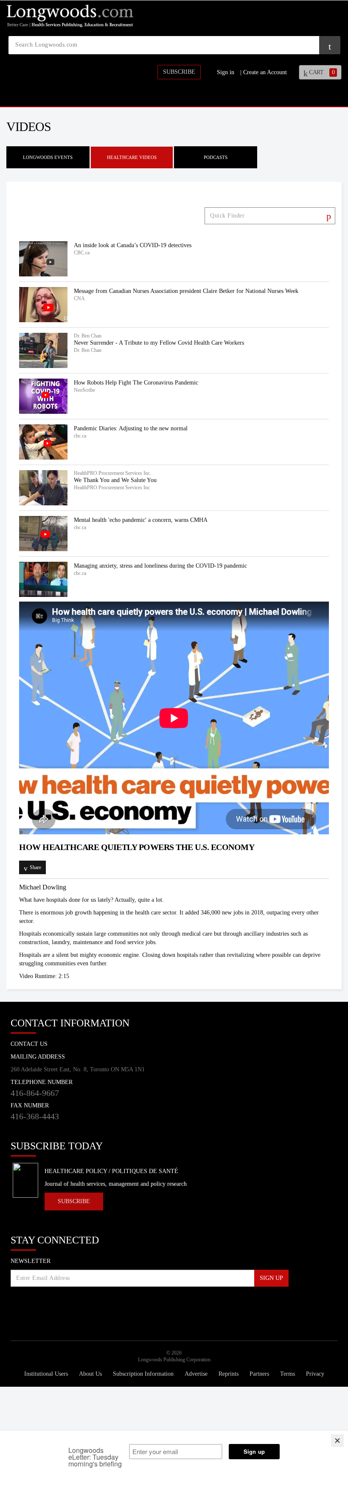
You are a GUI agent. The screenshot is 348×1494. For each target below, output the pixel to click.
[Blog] (125, 1308)
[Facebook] (21, 1305)
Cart (321, 72)
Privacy (315, 1374)
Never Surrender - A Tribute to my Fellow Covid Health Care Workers (159, 343)
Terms (288, 1374)
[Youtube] (84, 1305)
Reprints (229, 1374)
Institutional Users (47, 1374)
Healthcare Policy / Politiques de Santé (111, 1171)
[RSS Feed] (106, 1305)
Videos (28, 127)
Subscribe (179, 72)
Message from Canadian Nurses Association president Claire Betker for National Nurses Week (186, 291)
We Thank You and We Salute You (115, 480)
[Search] (327, 216)
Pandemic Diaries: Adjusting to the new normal (131, 428)
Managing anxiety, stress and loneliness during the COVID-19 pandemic (160, 566)
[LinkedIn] (63, 1305)
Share (35, 867)
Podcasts (215, 157)
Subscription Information (143, 1374)
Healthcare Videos (132, 157)
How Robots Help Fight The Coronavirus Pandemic (136, 382)
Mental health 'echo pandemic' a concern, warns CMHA (141, 520)
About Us (91, 1374)
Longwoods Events (48, 157)
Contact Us (29, 1044)
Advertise (197, 1374)
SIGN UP (271, 1278)
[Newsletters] (143, 1305)
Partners (260, 1374)
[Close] (337, 1440)
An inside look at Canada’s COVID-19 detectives (132, 245)
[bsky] (42, 1305)
